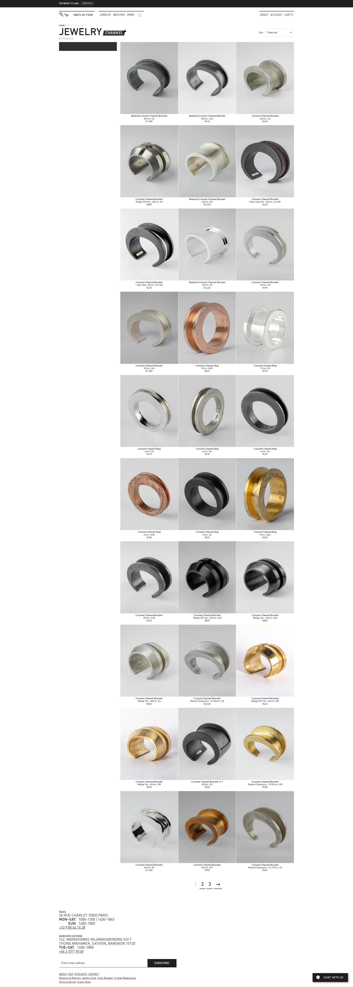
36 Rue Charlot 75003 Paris (83, 915)
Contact (93, 974)
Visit (70, 974)
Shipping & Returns (70, 978)
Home (62, 26)
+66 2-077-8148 (71, 952)
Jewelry (105, 15)
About (264, 15)
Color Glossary (105, 978)
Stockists (80, 974)
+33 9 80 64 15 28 (72, 928)
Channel (114, 33)
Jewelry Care (89, 978)
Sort (261, 32)
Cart (288, 15)
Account (276, 15)
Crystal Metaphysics (125, 978)
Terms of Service (67, 982)
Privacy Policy (84, 982)
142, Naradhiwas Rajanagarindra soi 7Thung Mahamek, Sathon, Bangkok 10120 (97, 942)
